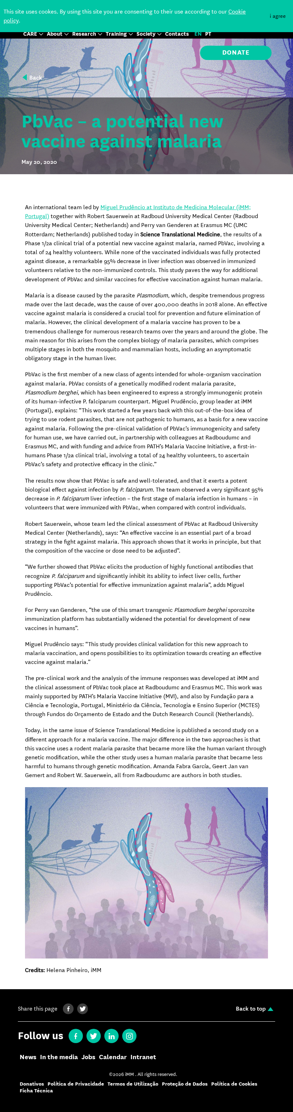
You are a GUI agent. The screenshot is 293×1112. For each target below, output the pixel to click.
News (28, 1057)
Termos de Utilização (133, 1084)
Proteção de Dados (185, 1084)
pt (208, 34)
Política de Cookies (234, 1084)
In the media (59, 1057)
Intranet (143, 1057)
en (198, 34)
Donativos (32, 1084)
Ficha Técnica (36, 1090)
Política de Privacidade (76, 1084)
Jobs (88, 1057)
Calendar (113, 1057)
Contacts (177, 34)
